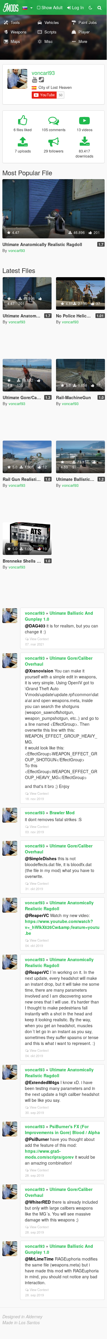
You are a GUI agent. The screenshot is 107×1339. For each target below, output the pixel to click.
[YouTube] (34, 79)
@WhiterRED (38, 1202)
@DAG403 (35, 626)
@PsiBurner (37, 1139)
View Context (39, 638)
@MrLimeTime (39, 1259)
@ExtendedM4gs (42, 1082)
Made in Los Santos (21, 1322)
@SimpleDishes (41, 858)
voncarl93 (43, 72)
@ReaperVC (37, 915)
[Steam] (41, 79)
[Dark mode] (90, 7)
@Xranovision (39, 671)
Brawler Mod (62, 812)
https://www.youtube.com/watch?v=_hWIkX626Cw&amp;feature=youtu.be (62, 927)
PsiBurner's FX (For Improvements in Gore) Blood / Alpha (62, 1129)
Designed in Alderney (22, 1316)
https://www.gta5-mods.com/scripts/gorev (49, 1154)
